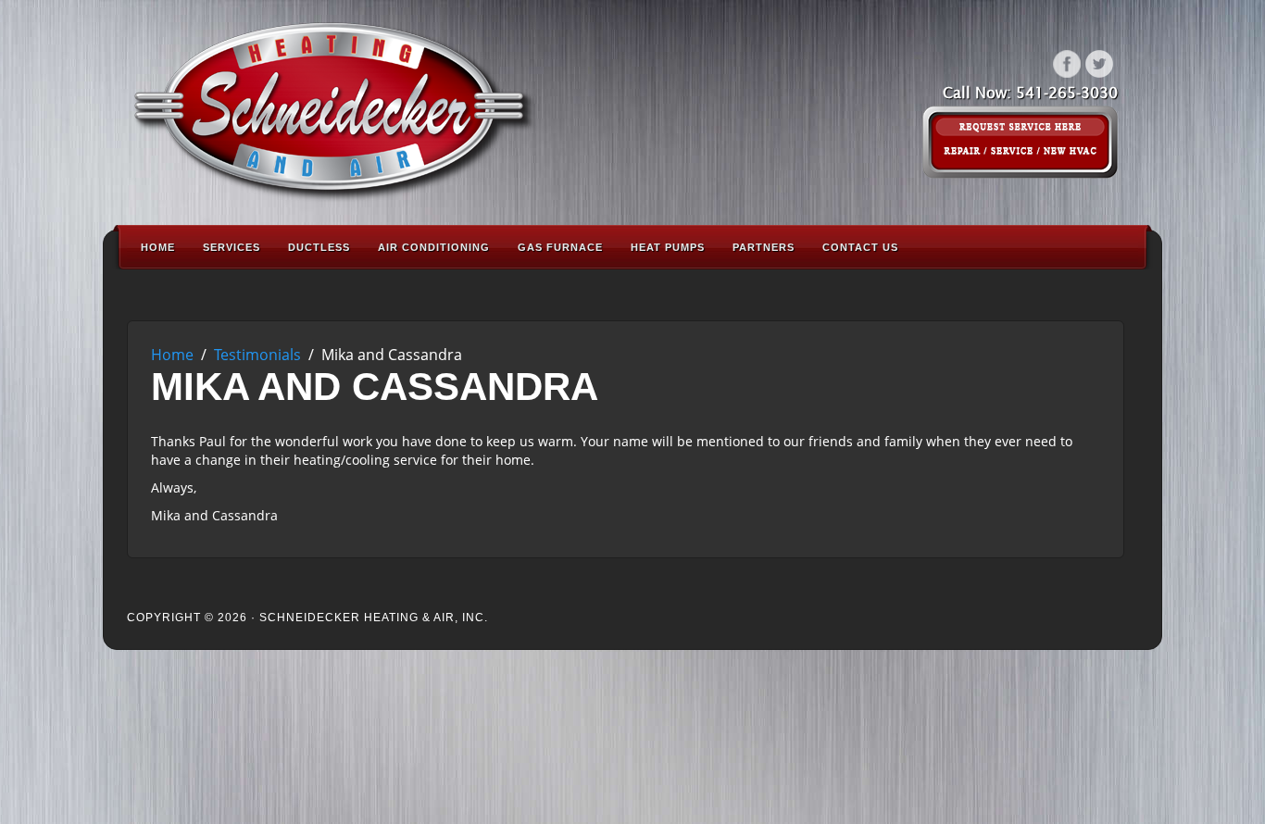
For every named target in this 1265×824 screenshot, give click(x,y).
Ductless (319, 247)
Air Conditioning (434, 247)
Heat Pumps (668, 247)
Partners (764, 247)
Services (231, 247)
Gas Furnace (560, 247)
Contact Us (860, 247)
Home (158, 247)
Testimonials (257, 354)
